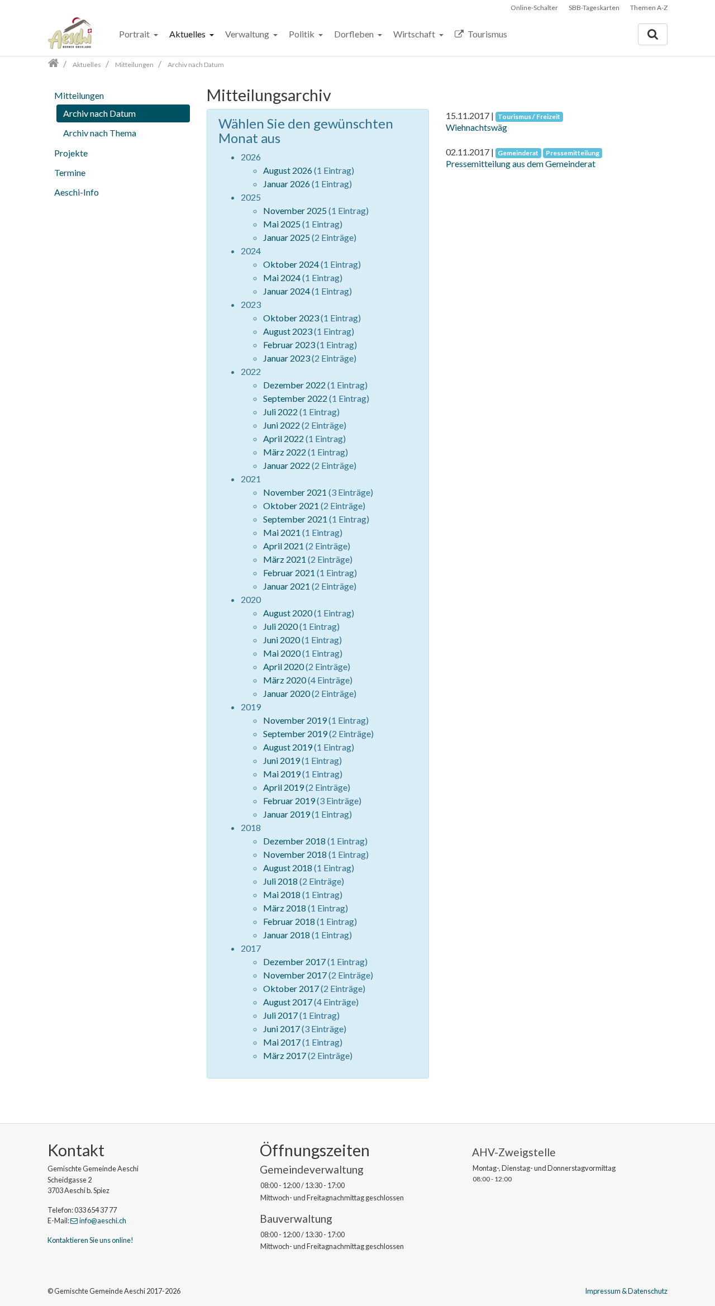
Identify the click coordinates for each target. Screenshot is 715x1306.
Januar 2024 (286, 291)
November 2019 (295, 720)
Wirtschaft (415, 34)
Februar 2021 (289, 572)
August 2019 (287, 747)
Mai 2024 (282, 277)
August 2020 (287, 612)
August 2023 (287, 331)
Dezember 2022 (294, 384)
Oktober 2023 (291, 317)
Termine (69, 172)
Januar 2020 (286, 693)
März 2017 (284, 1055)
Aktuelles (188, 34)
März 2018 (284, 908)
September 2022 (295, 398)
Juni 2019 (281, 760)
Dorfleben (354, 34)
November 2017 (295, 975)
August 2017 (287, 1001)
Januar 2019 (286, 814)
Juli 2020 (280, 626)
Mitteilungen (79, 95)
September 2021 (295, 519)
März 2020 (284, 680)
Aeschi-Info (76, 192)
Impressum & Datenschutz (626, 1290)
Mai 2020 (282, 653)
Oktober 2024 (291, 264)
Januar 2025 (286, 237)
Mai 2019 (282, 773)
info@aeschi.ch (102, 1220)
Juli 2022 (280, 411)
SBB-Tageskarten (594, 7)
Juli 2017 (280, 1015)
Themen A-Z (649, 7)
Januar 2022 (286, 465)
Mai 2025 (282, 224)
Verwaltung (248, 34)
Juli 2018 (280, 881)
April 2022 (283, 438)
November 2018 (295, 854)
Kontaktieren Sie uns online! (90, 1240)
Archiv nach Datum (99, 113)
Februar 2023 (289, 344)
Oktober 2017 (291, 988)
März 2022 (284, 452)
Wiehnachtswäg (476, 127)
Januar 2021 (286, 586)
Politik (302, 34)
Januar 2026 (286, 183)
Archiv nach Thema (99, 132)
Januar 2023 (286, 358)
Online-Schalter (534, 7)
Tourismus (486, 34)
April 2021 (283, 545)
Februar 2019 (289, 800)
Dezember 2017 (294, 961)
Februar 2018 (289, 921)
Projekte (71, 153)
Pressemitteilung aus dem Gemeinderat (520, 163)
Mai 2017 (282, 1042)
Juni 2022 (281, 425)
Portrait (135, 34)
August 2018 (287, 867)
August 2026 (287, 170)
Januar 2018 (286, 934)
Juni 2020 (281, 639)
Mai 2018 (282, 894)
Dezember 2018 (294, 840)
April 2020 (283, 666)
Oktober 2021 (291, 505)
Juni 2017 (281, 1028)
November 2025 (295, 210)
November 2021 (295, 492)
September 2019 (295, 733)
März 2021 (284, 559)
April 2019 (283, 787)
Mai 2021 (282, 532)
